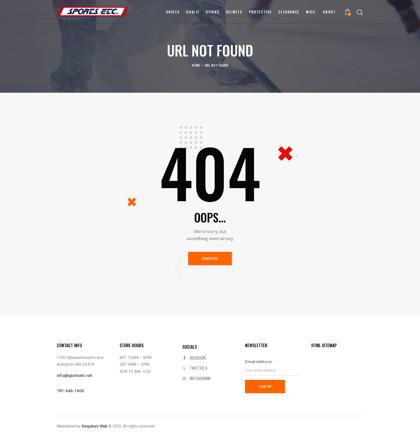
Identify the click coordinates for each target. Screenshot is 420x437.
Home (196, 65)
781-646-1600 (70, 390)
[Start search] (359, 13)
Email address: (259, 361)
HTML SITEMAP (324, 345)
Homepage (210, 258)
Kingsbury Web (94, 426)
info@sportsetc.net (74, 375)
